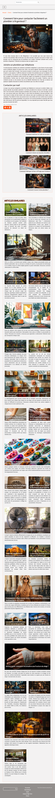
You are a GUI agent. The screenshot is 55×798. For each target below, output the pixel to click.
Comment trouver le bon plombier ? (38, 190)
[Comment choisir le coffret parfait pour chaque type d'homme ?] (27, 247)
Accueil (4, 12)
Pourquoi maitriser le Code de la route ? (38, 134)
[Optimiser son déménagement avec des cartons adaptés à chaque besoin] (27, 383)
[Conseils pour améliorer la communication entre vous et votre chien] (39, 277)
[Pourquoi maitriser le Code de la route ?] (38, 125)
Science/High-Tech (27, 793)
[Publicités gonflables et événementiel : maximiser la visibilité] (15, 550)
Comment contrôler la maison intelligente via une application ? (39, 624)
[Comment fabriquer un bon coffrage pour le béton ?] (35, 162)
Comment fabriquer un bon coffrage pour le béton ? (35, 171)
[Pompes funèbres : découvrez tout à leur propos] (15, 755)
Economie (27, 787)
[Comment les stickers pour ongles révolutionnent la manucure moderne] (27, 452)
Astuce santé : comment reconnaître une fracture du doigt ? (27, 666)
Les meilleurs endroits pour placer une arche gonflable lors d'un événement (15, 624)
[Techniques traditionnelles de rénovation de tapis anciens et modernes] (39, 414)
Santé (27, 791)
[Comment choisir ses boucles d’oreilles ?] (38, 144)
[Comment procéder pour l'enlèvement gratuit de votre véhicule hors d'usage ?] (39, 209)
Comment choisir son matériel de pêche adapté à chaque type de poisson (15, 283)
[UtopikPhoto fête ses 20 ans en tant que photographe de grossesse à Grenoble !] (15, 414)
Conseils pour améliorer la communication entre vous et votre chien (39, 283)
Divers (9, 12)
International (27, 789)
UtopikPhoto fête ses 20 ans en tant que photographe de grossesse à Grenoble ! (16, 419)
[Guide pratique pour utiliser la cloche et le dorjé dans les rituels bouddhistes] (39, 482)
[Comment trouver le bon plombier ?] (38, 181)
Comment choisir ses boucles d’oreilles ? (38, 153)
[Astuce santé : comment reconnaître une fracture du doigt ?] (27, 656)
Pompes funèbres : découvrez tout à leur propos (13, 760)
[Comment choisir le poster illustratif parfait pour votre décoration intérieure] (27, 315)
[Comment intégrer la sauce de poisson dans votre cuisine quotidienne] (39, 346)
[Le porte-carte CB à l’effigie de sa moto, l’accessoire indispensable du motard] (15, 482)
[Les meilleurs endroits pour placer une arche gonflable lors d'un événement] (15, 619)
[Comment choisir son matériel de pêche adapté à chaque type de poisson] (15, 277)
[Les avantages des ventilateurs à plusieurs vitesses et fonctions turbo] (27, 520)
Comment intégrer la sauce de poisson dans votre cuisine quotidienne (39, 351)
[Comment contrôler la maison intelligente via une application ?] (39, 619)
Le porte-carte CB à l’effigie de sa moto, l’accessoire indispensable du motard (15, 487)
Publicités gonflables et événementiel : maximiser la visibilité (15, 555)
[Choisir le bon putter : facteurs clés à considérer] (15, 209)
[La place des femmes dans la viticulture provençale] (39, 550)
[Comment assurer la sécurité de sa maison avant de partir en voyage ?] (27, 724)
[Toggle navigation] (4, 7)
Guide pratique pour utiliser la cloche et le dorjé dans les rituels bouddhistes (40, 487)
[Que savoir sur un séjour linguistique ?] (39, 687)
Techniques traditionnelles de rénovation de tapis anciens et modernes (39, 419)
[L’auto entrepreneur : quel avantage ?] (15, 687)
